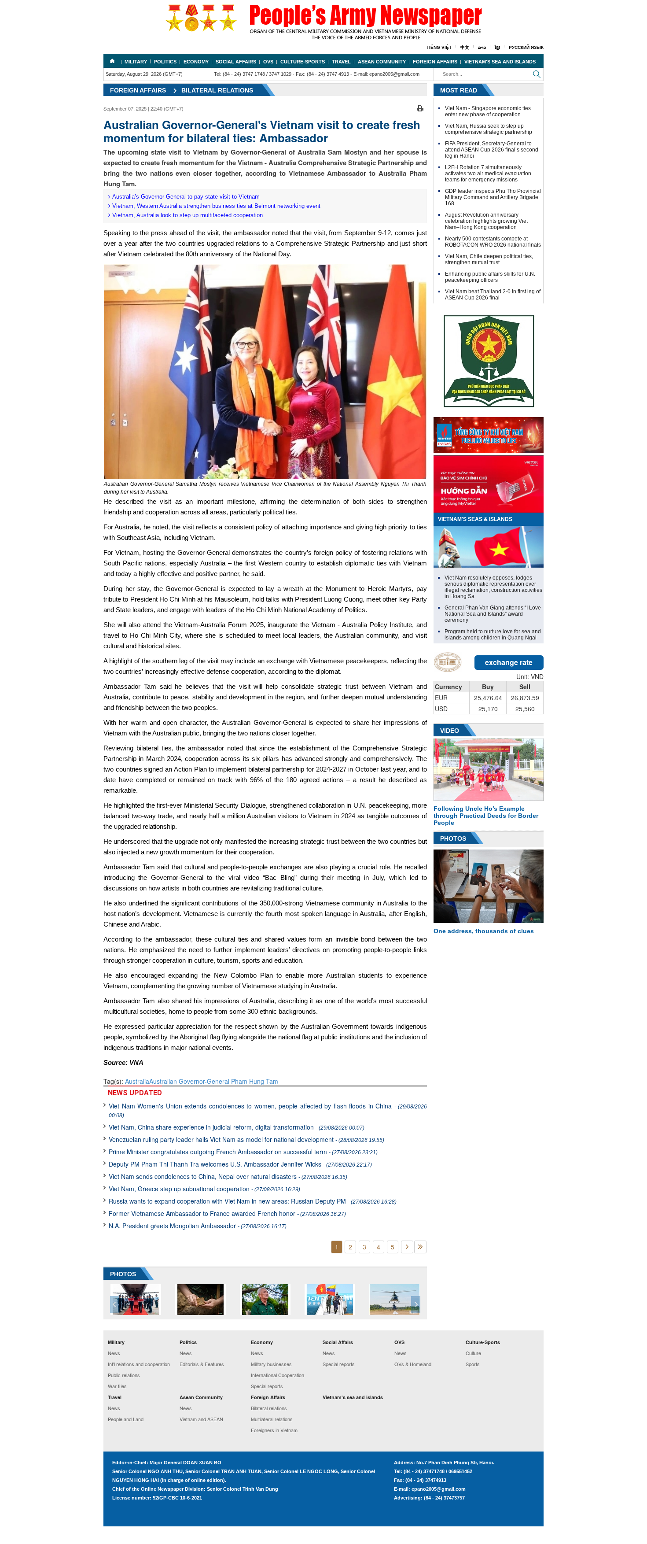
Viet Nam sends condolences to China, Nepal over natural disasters (228, 1176)
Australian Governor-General (190, 1081)
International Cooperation (277, 1374)
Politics (165, 61)
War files (117, 1385)
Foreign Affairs (435, 61)
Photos (453, 838)
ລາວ (482, 47)
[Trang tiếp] (407, 1247)
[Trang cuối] (420, 1247)
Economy (196, 61)
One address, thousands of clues (484, 931)
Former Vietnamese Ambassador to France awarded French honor (227, 1213)
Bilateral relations (217, 90)
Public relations (124, 1374)
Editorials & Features (202, 1363)
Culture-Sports (302, 61)
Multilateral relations (272, 1418)
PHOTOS (123, 1274)
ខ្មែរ (497, 47)
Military (136, 61)
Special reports (267, 1385)
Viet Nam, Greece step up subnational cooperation (204, 1188)
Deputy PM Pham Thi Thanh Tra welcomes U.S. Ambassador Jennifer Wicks (240, 1164)
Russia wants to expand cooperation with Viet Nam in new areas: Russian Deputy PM (253, 1201)
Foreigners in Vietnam (274, 1429)
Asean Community (382, 61)
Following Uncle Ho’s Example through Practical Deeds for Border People (486, 815)
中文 (464, 47)
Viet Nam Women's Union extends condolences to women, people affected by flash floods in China (268, 1110)
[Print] (420, 107)
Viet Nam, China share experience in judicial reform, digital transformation (236, 1127)
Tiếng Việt (439, 47)
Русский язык (526, 47)
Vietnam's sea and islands (500, 61)
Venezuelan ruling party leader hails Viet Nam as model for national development (246, 1139)
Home (112, 61)
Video (449, 730)
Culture (473, 1352)
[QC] (489, 432)
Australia (137, 1081)
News (114, 1352)
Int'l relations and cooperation (139, 1363)
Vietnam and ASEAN (201, 1418)
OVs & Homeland (412, 1363)
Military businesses (271, 1363)
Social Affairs (236, 61)
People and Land (125, 1418)
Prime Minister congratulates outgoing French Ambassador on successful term (243, 1151)
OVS (268, 61)
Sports (473, 1363)
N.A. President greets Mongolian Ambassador (198, 1225)
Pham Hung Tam (254, 1081)
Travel (341, 61)
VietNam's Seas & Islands (475, 519)
